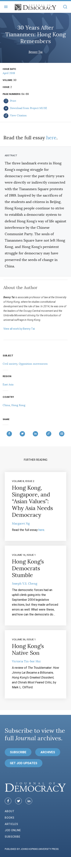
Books (9, 817)
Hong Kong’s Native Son (28, 649)
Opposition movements (33, 363)
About (10, 811)
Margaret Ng (21, 523)
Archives (48, 752)
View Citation (18, 115)
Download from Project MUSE (28, 108)
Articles (11, 824)
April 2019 (9, 73)
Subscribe (18, 752)
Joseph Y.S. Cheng (24, 584)
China (6, 405)
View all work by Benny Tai (19, 328)
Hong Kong (18, 405)
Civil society (10, 363)
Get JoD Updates (23, 763)
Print (12, 100)
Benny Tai (36, 52)
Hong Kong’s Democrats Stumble (28, 568)
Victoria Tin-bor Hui (26, 661)
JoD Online (13, 830)
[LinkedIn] (29, 801)
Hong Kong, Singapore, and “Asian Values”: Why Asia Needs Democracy (32, 501)
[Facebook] (8, 801)
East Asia (8, 384)
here (51, 138)
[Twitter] (18, 801)
